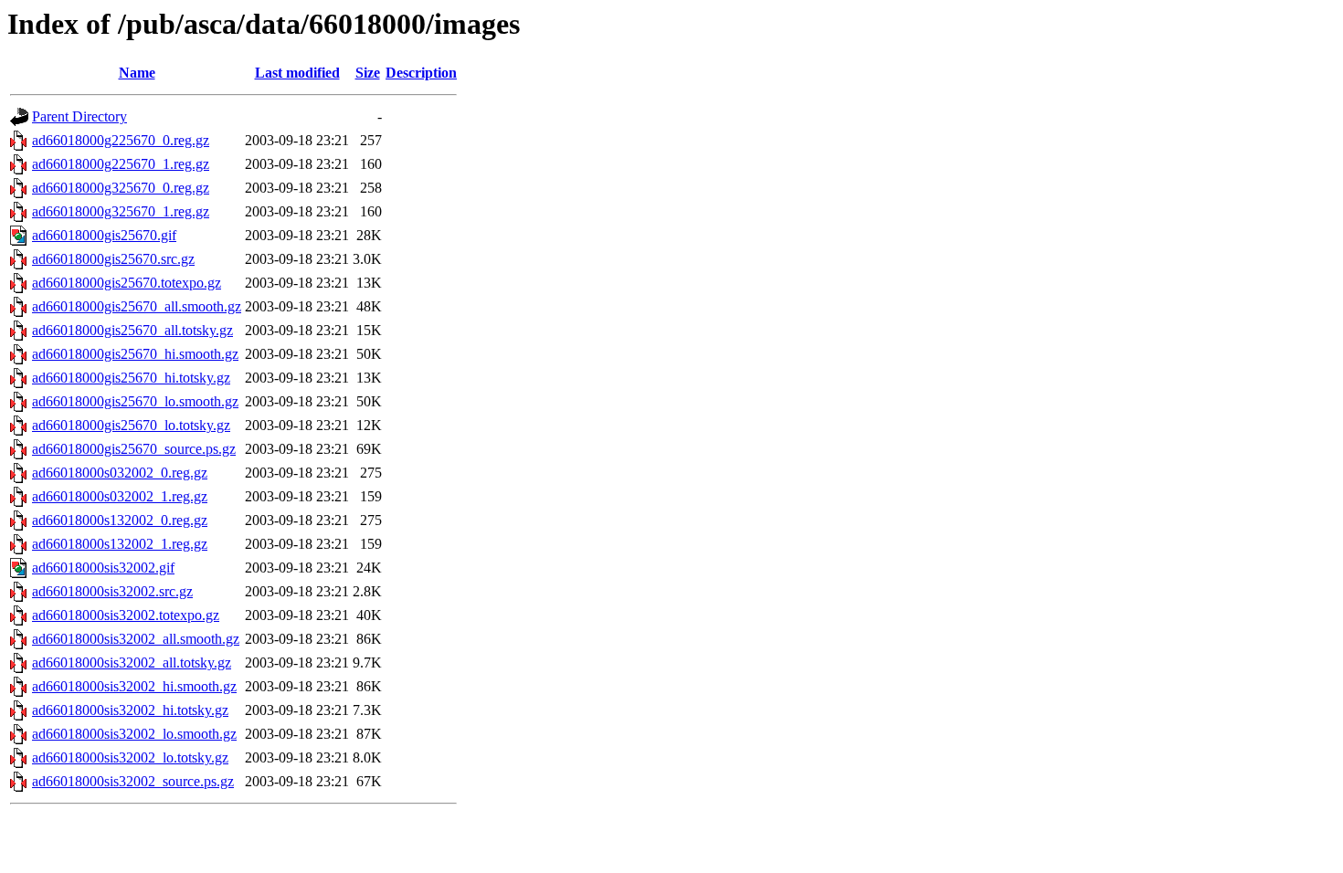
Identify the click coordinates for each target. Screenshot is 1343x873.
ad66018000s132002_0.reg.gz (119, 520)
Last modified (297, 72)
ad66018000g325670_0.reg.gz (120, 187)
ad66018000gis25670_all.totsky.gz (132, 330)
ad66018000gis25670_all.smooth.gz (136, 306)
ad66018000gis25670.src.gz (113, 259)
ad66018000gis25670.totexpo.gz (126, 282)
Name (137, 72)
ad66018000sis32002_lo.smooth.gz (134, 734)
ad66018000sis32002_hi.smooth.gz (134, 686)
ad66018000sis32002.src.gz (112, 591)
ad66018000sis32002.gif (103, 567)
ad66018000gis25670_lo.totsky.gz (131, 425)
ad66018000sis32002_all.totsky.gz (131, 662)
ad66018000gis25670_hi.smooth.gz (135, 354)
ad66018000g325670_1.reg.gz (120, 211)
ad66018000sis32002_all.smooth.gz (135, 639)
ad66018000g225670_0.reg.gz (120, 140)
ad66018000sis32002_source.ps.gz (133, 781)
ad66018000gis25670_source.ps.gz (134, 449)
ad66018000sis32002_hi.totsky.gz (130, 710)
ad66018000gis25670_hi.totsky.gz (131, 377)
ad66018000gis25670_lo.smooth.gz (135, 401)
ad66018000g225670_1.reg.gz (120, 164)
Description (421, 72)
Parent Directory (79, 116)
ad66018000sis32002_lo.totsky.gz (130, 757)
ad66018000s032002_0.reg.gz (119, 472)
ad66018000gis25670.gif (104, 235)
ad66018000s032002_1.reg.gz (119, 496)
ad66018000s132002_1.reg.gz (119, 544)
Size (367, 72)
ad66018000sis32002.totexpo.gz (125, 615)
